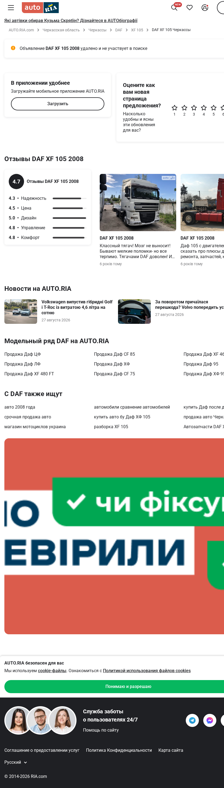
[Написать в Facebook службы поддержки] (209, 720)
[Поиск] (174, 7)
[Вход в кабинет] (204, 7)
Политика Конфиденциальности (119, 750)
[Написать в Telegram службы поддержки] (192, 720)
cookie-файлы (52, 670)
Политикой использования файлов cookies (147, 670)
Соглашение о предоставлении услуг (41, 750)
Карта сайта (170, 750)
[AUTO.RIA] (40, 7)
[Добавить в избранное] (189, 7)
